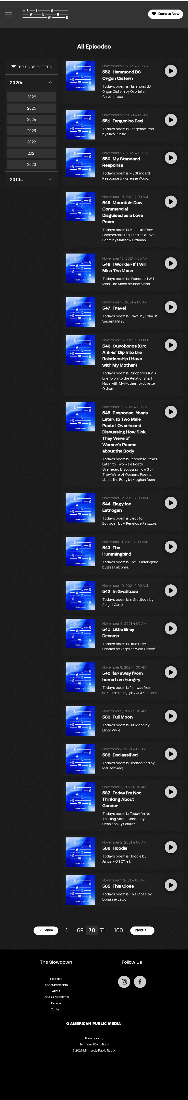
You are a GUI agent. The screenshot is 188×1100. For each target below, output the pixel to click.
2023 (31, 130)
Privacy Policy (94, 1038)
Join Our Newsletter (56, 997)
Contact (56, 1009)
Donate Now (168, 14)
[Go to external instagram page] (124, 982)
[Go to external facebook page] (140, 982)
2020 (31, 164)
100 (118, 930)
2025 (31, 108)
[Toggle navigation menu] (8, 14)
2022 (31, 142)
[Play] (171, 71)
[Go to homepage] (43, 14)
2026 (31, 97)
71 (102, 930)
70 (92, 930)
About (56, 991)
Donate (56, 1003)
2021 (32, 153)
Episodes (56, 979)
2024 (31, 119)
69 (80, 930)
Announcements (56, 985)
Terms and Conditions (94, 1044)
